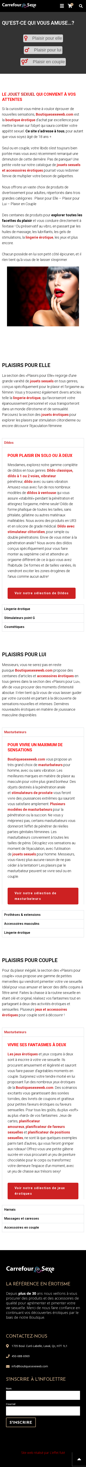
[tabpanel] (43, 523)
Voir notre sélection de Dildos (42, 593)
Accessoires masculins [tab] (21, 924)
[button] (62, 6)
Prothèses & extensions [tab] (22, 915)
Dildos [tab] (9, 443)
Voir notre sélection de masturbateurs (36, 896)
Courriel (10, 1404)
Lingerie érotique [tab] (17, 609)
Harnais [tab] (10, 1209)
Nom (9, 1388)
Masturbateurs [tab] (15, 732)
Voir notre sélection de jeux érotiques (40, 1190)
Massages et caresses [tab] (21, 1218)
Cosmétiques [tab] (14, 627)
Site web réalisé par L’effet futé (43, 1452)
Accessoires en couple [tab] (21, 1227)
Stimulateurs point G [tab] (19, 618)
